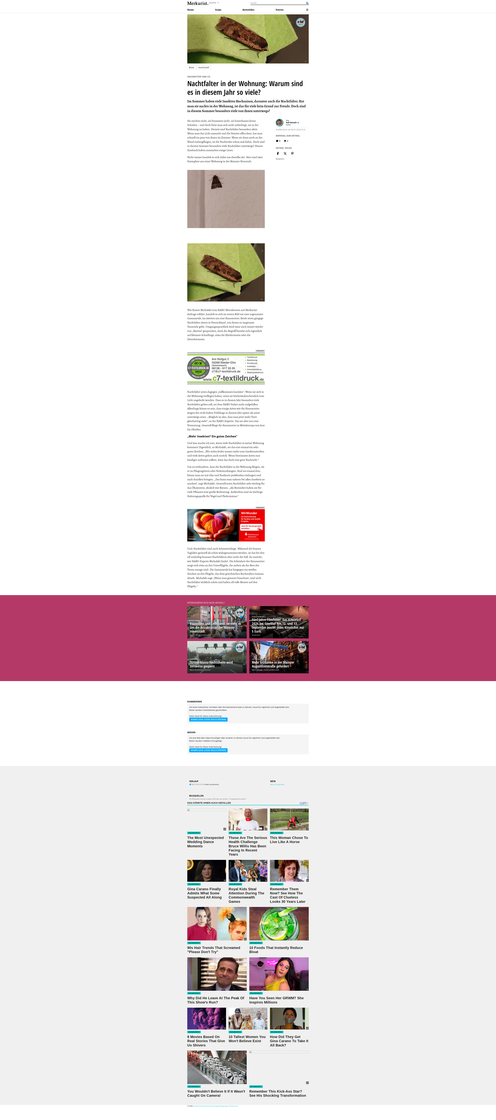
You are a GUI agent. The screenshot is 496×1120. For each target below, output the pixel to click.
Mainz (191, 67)
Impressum (234, 1106)
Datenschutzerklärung (202, 1106)
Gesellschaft (203, 67)
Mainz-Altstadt (257, 670)
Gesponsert (256, 635)
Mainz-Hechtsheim (196, 670)
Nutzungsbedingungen (220, 1106)
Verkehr (208, 670)
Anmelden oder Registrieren (208, 719)
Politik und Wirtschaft (203, 635)
